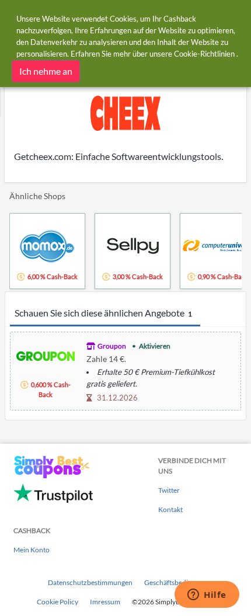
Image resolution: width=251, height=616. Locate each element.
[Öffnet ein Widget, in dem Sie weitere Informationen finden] (207, 595)
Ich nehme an (45, 70)
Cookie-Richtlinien (204, 53)
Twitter (169, 490)
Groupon (111, 346)
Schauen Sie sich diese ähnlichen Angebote (103, 312)
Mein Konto (31, 549)
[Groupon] (45, 354)
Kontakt (170, 509)
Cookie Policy (57, 601)
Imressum (105, 601)
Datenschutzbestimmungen (90, 582)
